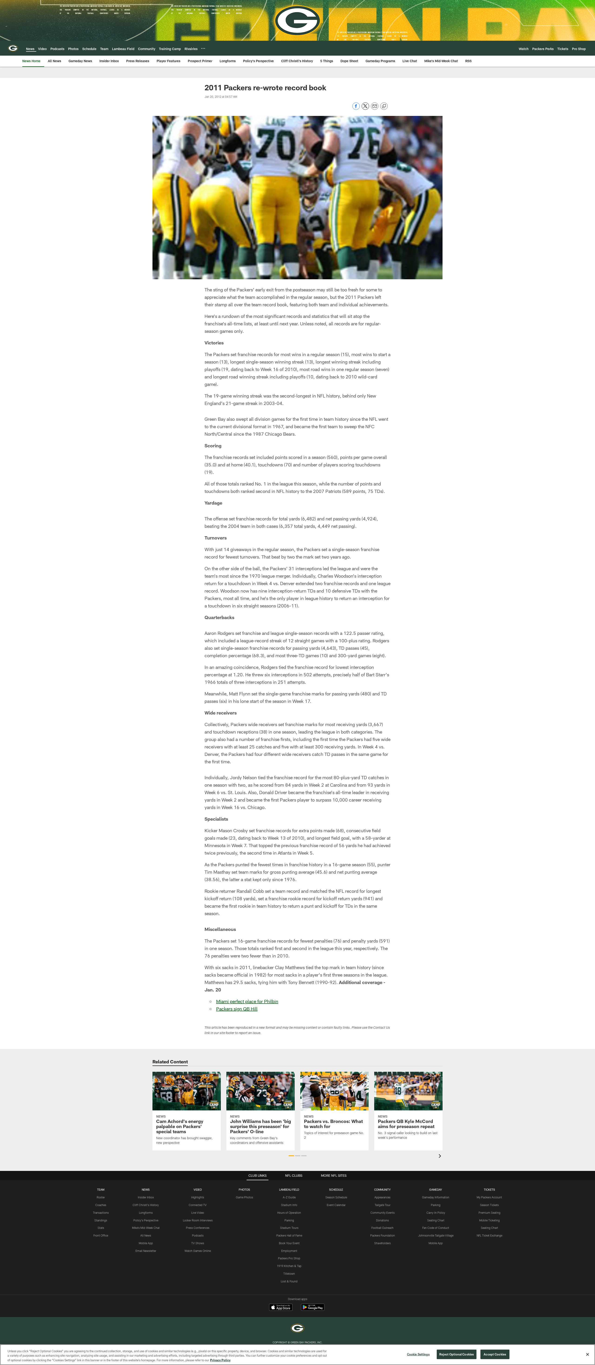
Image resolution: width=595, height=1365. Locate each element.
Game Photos (244, 1197)
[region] (297, 1354)
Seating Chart (435, 1220)
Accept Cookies (495, 1354)
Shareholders (382, 1243)
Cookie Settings (418, 1354)
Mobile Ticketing (489, 1220)
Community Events (382, 1212)
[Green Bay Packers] (297, 1329)
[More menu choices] (203, 48)
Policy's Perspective (145, 1220)
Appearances (382, 1197)
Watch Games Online (198, 1250)
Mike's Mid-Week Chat (146, 1227)
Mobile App (146, 1243)
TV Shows (197, 1243)
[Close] (587, 1354)
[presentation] (441, 1156)
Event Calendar (336, 1205)
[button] (291, 1155)
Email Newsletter (146, 1250)
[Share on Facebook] (356, 109)
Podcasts (198, 1235)
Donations (382, 1220)
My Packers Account (489, 1197)
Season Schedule (336, 1197)
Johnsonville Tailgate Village (435, 1235)
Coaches (100, 1205)
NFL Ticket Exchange (489, 1235)
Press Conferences (197, 1227)
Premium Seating (489, 1212)
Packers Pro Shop (289, 1258)
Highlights (197, 1197)
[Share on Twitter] (365, 109)
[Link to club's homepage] (13, 48)
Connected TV (198, 1205)
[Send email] (374, 109)
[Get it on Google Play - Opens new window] (313, 1309)
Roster (101, 1197)
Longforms (146, 1212)
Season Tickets (489, 1205)
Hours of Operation (289, 1212)
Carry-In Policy (435, 1212)
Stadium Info (289, 1205)
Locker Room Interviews (198, 1220)
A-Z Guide (289, 1197)
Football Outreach (382, 1227)
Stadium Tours (289, 1227)
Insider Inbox (146, 1197)
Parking (289, 1220)
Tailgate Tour (382, 1205)
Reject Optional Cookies (456, 1354)
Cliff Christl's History (146, 1205)
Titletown (289, 1273)
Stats (101, 1227)
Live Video (197, 1212)
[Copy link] (384, 106)
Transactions (101, 1212)
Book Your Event (289, 1243)
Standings (100, 1220)
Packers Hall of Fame (289, 1235)
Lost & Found (289, 1281)
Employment (289, 1250)
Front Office (100, 1235)
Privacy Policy (220, 1360)
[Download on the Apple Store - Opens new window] (281, 1308)
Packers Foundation (382, 1235)
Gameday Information (435, 1197)
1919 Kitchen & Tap (289, 1265)
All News (145, 1235)
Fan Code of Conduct (435, 1227)
